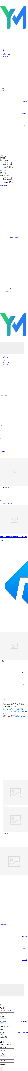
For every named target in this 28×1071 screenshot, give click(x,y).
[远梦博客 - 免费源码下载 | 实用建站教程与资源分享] (4, 700)
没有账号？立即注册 (5, 1010)
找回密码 (20, 1032)
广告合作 (16, 709)
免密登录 (25, 1032)
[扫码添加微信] (14, 861)
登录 (2, 1023)
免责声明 (11, 709)
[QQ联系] (15, 742)
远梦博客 (15, 711)
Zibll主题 (22, 711)
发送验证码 (3, 1018)
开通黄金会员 (3, 170)
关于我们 (22, 709)
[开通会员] (11, 846)
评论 (11, 503)
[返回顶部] (0, 876)
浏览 (6, 503)
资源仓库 (3, 540)
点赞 (9, 503)
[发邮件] (15, 779)
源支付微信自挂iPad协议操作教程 (13, 537)
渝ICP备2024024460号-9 (19, 716)
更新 (4, 503)
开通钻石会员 (3, 185)
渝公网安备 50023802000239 (19, 715)
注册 (2, 1070)
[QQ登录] (6, 293)
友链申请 (5, 709)
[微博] (14, 754)
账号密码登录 (24, 1021)
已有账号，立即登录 (5, 1044)
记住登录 (3, 1021)
